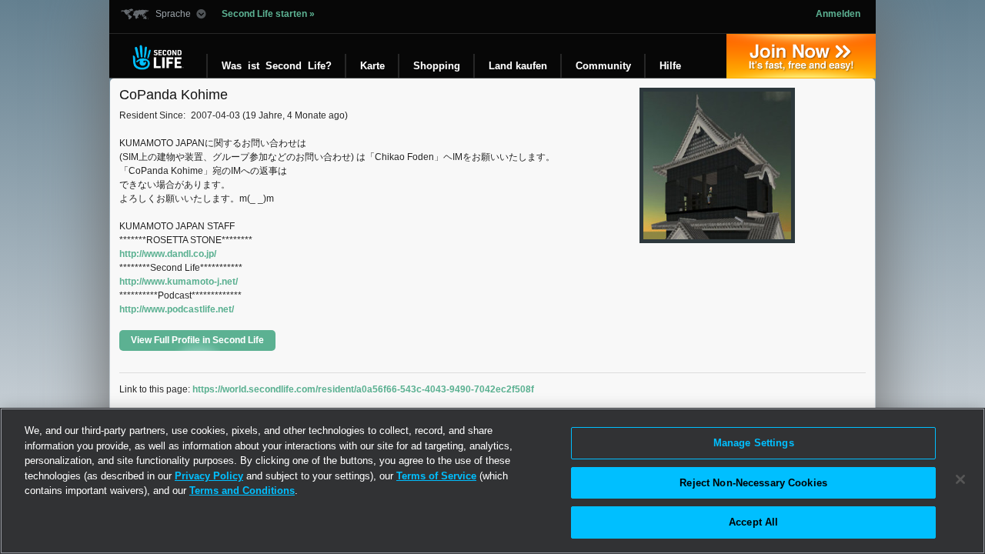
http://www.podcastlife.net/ (176, 309)
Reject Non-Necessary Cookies (753, 483)
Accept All (753, 522)
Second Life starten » (268, 13)
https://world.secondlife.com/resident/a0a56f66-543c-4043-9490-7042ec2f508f (363, 389)
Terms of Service (436, 476)
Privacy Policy (209, 476)
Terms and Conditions (242, 490)
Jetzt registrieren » (801, 56)
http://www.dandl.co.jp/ (167, 254)
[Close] (960, 479)
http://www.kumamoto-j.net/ (178, 281)
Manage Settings (753, 443)
